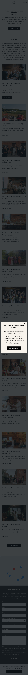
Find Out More (14, 348)
